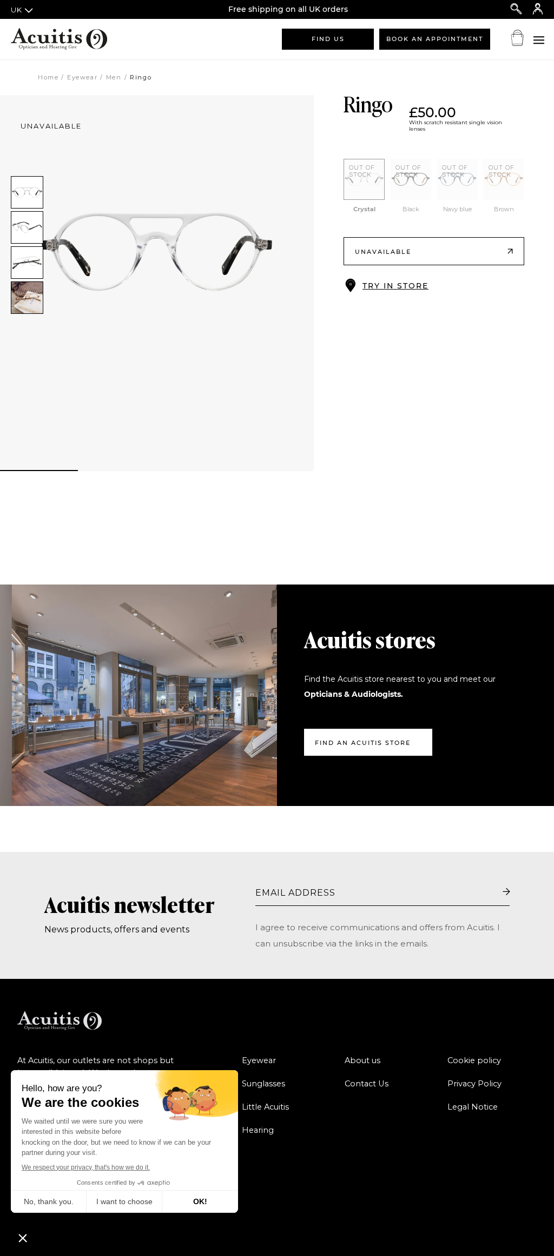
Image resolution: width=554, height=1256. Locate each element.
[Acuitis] (65, 39)
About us (362, 1060)
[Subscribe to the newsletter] (506, 892)
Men (114, 77)
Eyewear (82, 77)
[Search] (516, 9)
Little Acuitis (265, 1107)
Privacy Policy (474, 1084)
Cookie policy (474, 1060)
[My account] (537, 9)
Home (48, 77)
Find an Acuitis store (363, 743)
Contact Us (366, 1084)
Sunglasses (263, 1084)
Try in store (395, 285)
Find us (328, 39)
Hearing (258, 1130)
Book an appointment (434, 39)
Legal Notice (472, 1107)
